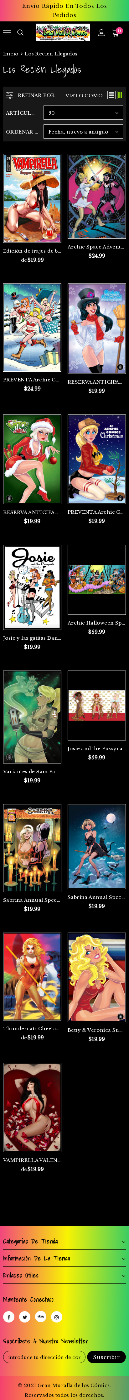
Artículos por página (22, 113)
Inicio (10, 54)
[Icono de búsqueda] (20, 33)
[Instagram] (56, 1317)
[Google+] (40, 1316)
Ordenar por (22, 132)
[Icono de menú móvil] (7, 33)
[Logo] (63, 32)
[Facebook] (8, 1317)
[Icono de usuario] (101, 32)
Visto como (84, 96)
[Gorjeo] (24, 1317)
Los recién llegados (51, 54)
